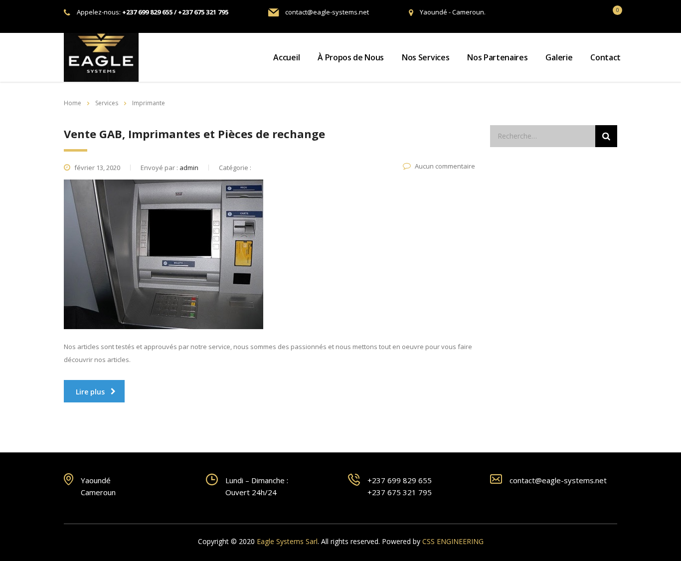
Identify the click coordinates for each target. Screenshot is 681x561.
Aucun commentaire (445, 166)
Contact (605, 57)
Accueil (286, 57)
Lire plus (90, 391)
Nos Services (425, 57)
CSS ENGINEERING (453, 541)
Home (72, 103)
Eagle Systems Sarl (287, 541)
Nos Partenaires (497, 57)
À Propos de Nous (351, 57)
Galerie (558, 57)
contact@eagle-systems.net (327, 11)
